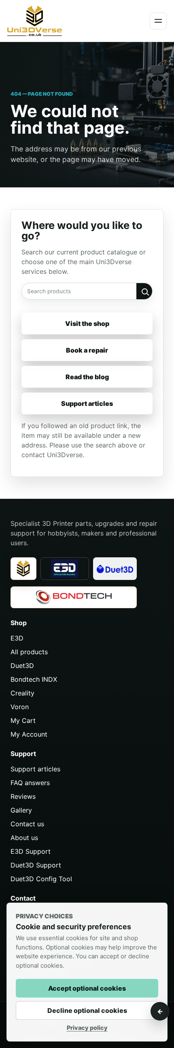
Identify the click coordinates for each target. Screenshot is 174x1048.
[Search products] (144, 291)
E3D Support (31, 851)
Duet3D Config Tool (41, 879)
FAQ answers (30, 783)
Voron (20, 707)
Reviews (23, 796)
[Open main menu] (158, 21)
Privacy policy (87, 1027)
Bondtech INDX (34, 679)
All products (29, 652)
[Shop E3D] (64, 568)
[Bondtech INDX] (74, 597)
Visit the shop (87, 323)
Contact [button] (23, 898)
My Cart (23, 720)
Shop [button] (19, 623)
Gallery (21, 810)
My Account (29, 734)
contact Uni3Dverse (52, 455)
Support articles (87, 403)
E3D (17, 638)
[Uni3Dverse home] (46, 21)
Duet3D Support (36, 865)
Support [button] (23, 753)
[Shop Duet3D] (115, 568)
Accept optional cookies (87, 988)
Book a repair (87, 350)
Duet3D (22, 666)
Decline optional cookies (87, 1010)
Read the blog (87, 377)
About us (24, 838)
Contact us (27, 824)
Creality (22, 693)
